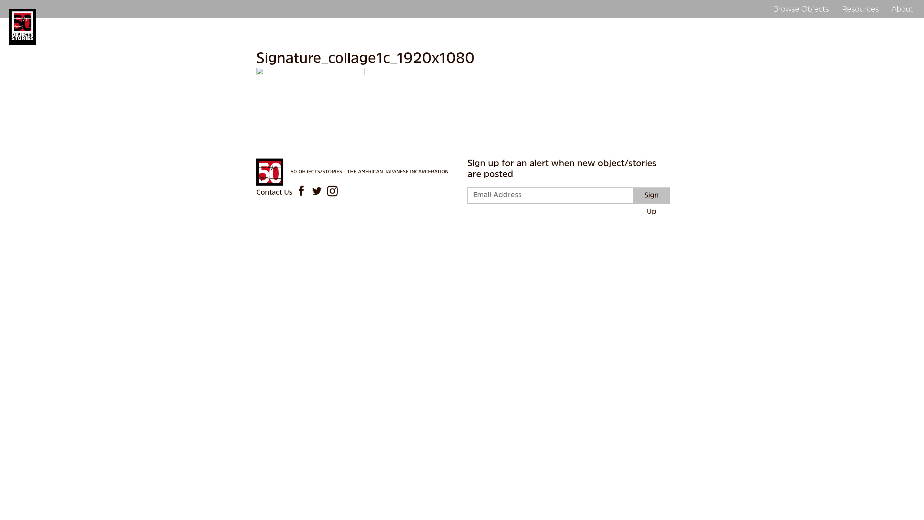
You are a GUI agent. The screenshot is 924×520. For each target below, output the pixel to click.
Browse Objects (801, 9)
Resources (860, 9)
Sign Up (651, 198)
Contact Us (274, 192)
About (902, 9)
